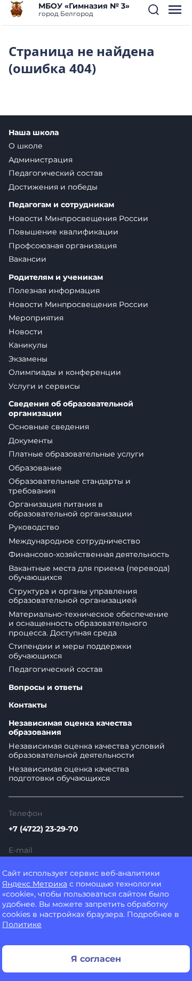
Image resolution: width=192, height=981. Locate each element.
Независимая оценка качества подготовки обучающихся (69, 773)
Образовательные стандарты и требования (70, 486)
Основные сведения (49, 426)
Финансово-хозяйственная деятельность (89, 554)
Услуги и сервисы (44, 386)
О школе (26, 146)
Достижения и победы (53, 187)
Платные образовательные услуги (76, 454)
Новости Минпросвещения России (78, 218)
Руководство (34, 527)
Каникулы (28, 345)
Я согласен (96, 959)
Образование (35, 468)
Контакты (28, 705)
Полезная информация (54, 290)
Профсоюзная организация (63, 245)
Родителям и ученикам (56, 277)
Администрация (41, 159)
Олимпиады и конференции (65, 372)
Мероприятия (36, 318)
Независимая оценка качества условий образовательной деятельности (87, 750)
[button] (153, 9)
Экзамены (28, 359)
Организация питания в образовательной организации (70, 509)
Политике (22, 924)
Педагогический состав (56, 173)
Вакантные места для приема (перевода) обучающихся (89, 573)
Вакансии (27, 259)
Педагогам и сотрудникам (61, 204)
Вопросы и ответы (46, 687)
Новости (26, 331)
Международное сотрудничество (74, 541)
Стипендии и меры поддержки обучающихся (70, 651)
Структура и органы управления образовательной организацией (73, 596)
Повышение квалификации (63, 232)
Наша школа (34, 132)
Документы (31, 440)
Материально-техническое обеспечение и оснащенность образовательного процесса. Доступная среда (89, 623)
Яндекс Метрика (34, 884)
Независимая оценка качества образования (70, 728)
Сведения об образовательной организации (71, 408)
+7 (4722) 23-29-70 (43, 829)
